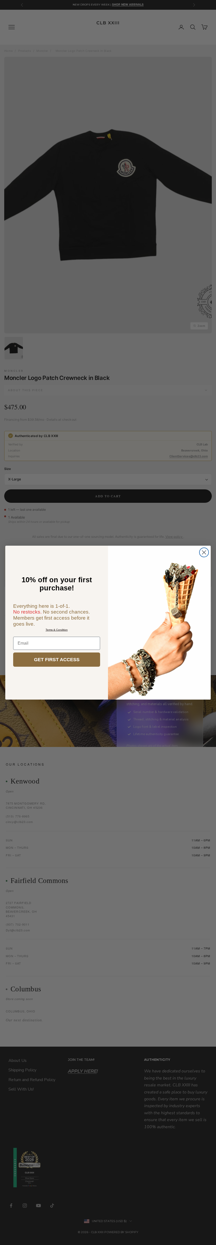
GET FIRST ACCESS (57, 659)
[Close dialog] (204, 552)
